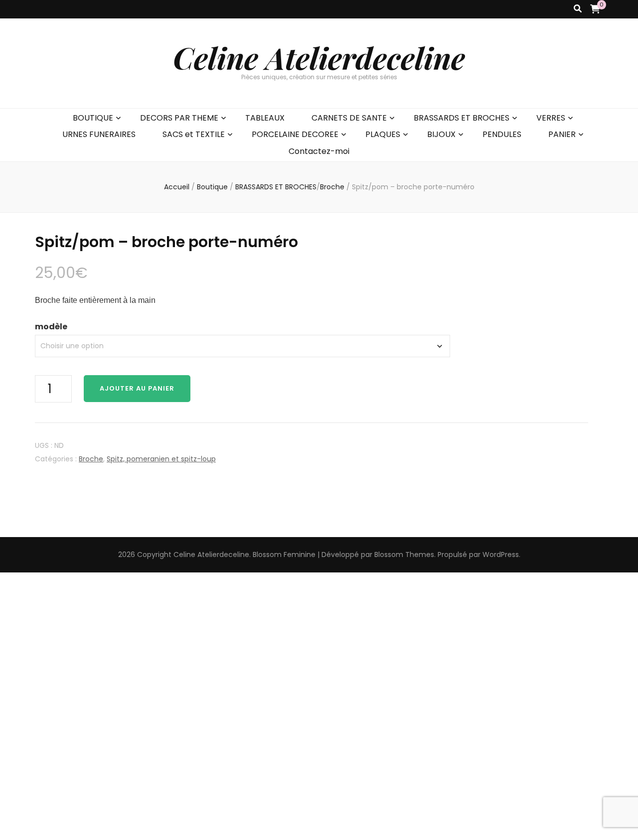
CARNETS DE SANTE (349, 118)
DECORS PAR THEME (179, 118)
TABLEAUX (265, 118)
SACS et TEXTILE (193, 134)
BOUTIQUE (93, 118)
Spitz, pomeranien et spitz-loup (161, 459)
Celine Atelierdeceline (319, 57)
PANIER (562, 134)
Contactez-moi (319, 151)
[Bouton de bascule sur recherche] (578, 9)
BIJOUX (441, 134)
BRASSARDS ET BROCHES (461, 118)
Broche (91, 459)
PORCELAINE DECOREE (295, 134)
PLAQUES (382, 134)
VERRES (550, 118)
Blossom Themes (404, 554)
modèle (51, 326)
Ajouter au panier (137, 388)
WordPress (500, 554)
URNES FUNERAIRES (99, 134)
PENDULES (501, 134)
